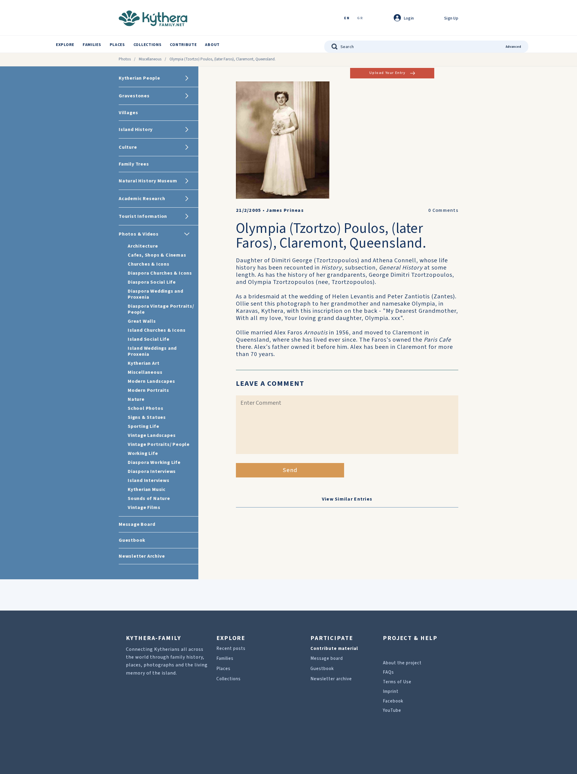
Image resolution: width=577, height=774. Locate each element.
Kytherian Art (143, 363)
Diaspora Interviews (152, 471)
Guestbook (322, 669)
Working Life (143, 453)
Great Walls (142, 321)
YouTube (392, 710)
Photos (125, 59)
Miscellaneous (150, 59)
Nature (136, 399)
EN (347, 18)
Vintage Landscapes (152, 435)
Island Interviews (148, 480)
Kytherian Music (147, 489)
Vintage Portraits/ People (159, 444)
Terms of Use (397, 682)
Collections (147, 45)
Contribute (183, 45)
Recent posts (231, 648)
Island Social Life (148, 339)
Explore (65, 45)
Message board (326, 658)
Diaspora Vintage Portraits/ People (161, 309)
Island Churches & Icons (156, 330)
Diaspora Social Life (152, 282)
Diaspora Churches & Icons (160, 273)
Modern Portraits (148, 390)
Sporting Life (143, 426)
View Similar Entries (347, 499)
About (212, 45)
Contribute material (334, 648)
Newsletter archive (331, 679)
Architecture (143, 246)
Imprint (390, 691)
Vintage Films (144, 507)
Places (117, 45)
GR (360, 18)
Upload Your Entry (387, 72)
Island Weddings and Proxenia (152, 351)
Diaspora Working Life (154, 462)
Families (92, 45)
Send (290, 470)
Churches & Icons (148, 264)
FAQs (388, 672)
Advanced (513, 46)
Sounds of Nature (149, 498)
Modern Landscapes (151, 381)
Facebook (393, 701)
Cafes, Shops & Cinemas (157, 255)
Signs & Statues (147, 417)
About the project (402, 663)
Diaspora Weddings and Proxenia (155, 294)
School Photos (145, 408)
